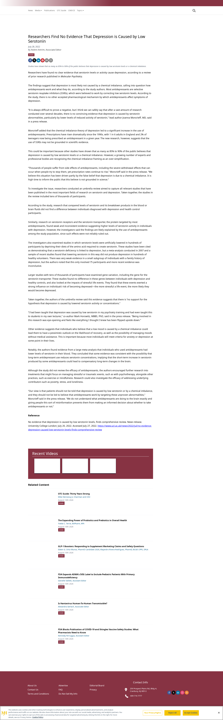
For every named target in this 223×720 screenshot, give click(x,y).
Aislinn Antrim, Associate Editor (46, 49)
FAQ (61, 689)
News (30, 10)
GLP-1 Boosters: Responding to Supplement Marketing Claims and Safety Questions (101, 546)
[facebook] (30, 60)
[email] (47, 60)
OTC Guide (61, 10)
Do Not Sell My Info (68, 693)
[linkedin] (38, 60)
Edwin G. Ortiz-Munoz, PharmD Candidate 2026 (78, 549)
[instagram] (182, 693)
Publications (49, 10)
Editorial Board (97, 685)
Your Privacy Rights (152, 713)
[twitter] (34, 60)
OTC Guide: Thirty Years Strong (74, 493)
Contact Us (33, 689)
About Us (32, 685)
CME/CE (71, 10)
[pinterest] (43, 60)
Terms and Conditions (38, 693)
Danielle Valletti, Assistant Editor (72, 580)
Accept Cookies (190, 713)
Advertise (63, 685)
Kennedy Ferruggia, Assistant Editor (73, 635)
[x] (174, 693)
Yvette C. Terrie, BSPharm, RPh (71, 523)
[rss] (187, 693)
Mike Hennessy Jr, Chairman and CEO (74, 497)
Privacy (93, 689)
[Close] (219, 712)
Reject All (172, 713)
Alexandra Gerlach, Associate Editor (73, 606)
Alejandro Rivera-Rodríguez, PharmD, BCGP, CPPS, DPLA (124, 549)
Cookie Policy (37, 717)
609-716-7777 (136, 696)
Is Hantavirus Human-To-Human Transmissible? (82, 603)
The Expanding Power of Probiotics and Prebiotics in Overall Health (92, 520)
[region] (111, 713)
